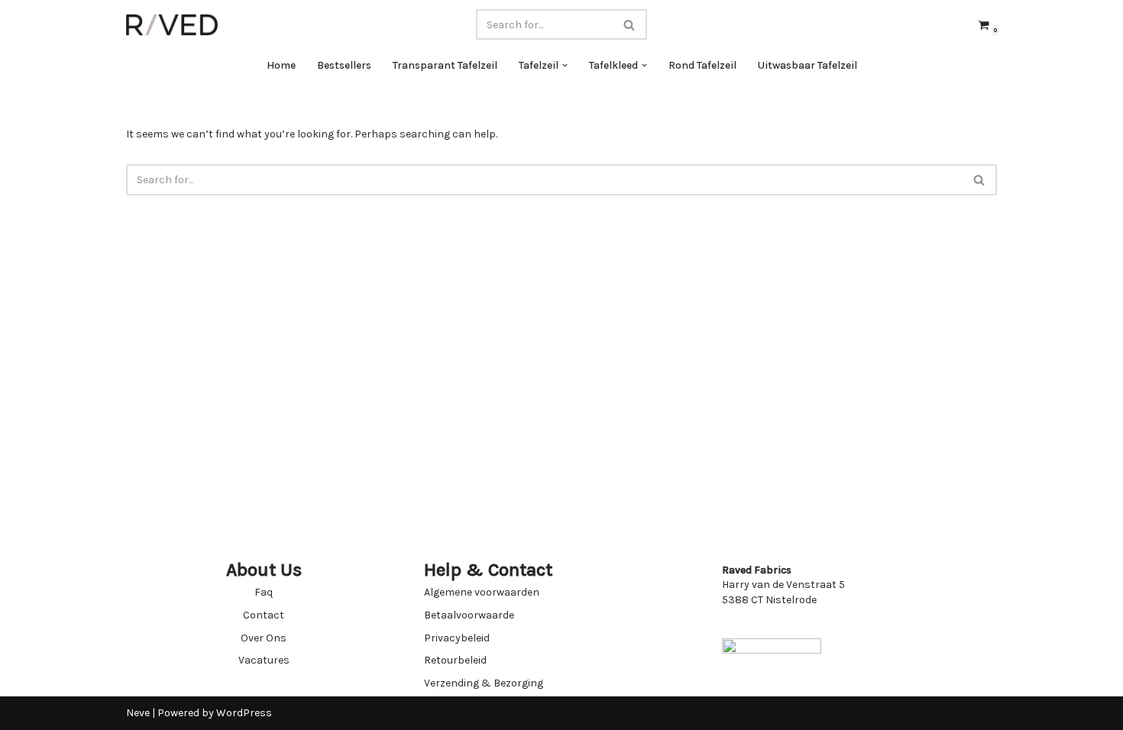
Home (281, 65)
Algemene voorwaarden (481, 592)
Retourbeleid (455, 660)
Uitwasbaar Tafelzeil (807, 65)
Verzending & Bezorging (483, 683)
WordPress (244, 712)
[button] (565, 65)
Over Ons (263, 637)
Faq (263, 592)
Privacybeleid (457, 637)
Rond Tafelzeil (702, 65)
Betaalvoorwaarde (469, 615)
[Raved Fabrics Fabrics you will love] (172, 25)
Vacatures (264, 660)
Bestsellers (344, 65)
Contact (263, 615)
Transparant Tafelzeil (445, 65)
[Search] (630, 24)
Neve (138, 712)
